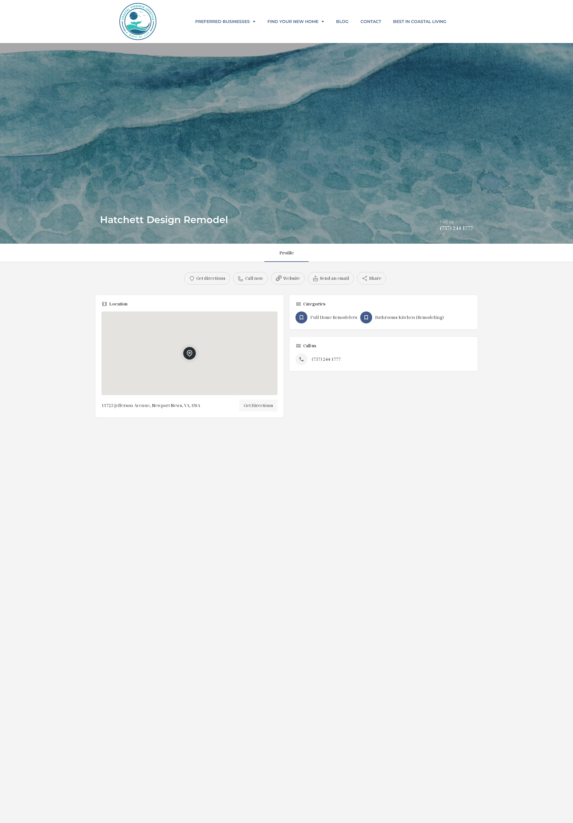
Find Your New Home (292, 21)
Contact (371, 21)
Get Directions (258, 405)
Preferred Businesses (222, 21)
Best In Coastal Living (419, 21)
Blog (342, 21)
